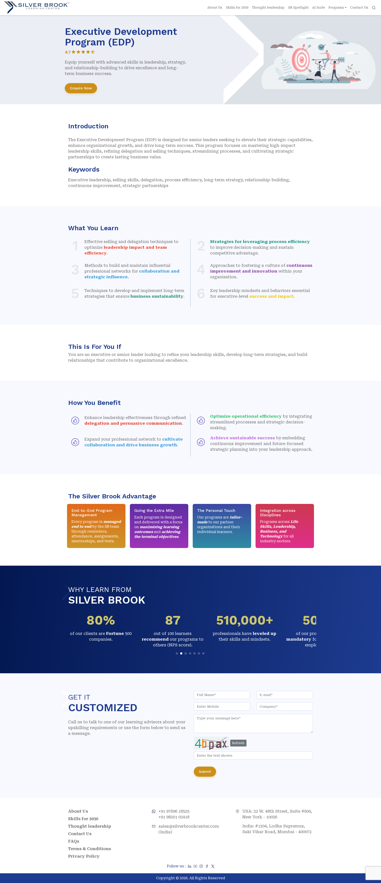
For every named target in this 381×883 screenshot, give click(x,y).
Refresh (238, 743)
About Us (214, 7)
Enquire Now (81, 88)
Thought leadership (268, 7)
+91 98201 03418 (174, 817)
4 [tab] (190, 654)
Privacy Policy (84, 856)
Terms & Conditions (89, 848)
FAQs (73, 841)
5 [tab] (195, 654)
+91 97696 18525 (174, 811)
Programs (336, 7)
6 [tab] (199, 654)
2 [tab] (181, 654)
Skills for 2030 (237, 7)
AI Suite (318, 7)
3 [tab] (186, 654)
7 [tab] (203, 654)
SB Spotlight (298, 7)
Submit (205, 771)
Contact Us (359, 7)
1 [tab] (177, 654)
